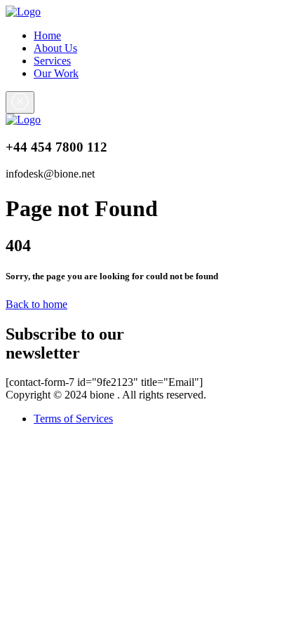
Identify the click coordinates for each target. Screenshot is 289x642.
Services (52, 61)
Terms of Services (73, 418)
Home (47, 35)
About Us (55, 48)
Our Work (56, 73)
